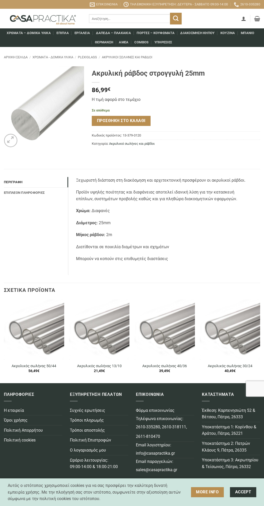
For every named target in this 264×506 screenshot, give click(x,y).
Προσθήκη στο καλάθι (121, 120)
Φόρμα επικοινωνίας (155, 410)
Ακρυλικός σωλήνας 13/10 (99, 366)
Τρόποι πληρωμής (87, 420)
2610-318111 (174, 426)
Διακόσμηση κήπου (197, 33)
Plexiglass (87, 57)
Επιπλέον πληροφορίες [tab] (24, 193)
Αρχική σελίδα (16, 57)
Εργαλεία (82, 33)
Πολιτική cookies (20, 440)
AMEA (123, 42)
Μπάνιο (247, 33)
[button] (243, 18)
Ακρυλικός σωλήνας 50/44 (34, 366)
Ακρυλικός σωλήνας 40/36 (164, 366)
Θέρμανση (104, 42)
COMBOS (141, 42)
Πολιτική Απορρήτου (23, 430)
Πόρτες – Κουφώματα (156, 33)
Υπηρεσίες (163, 42)
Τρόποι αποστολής (87, 430)
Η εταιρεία (14, 410)
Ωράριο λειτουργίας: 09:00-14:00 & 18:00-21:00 (94, 463)
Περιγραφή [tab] (13, 182)
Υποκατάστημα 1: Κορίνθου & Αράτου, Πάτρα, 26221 (229, 430)
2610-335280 (148, 426)
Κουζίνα (227, 33)
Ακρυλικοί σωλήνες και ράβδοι (127, 57)
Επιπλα (62, 33)
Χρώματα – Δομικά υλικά (29, 33)
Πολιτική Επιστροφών (90, 440)
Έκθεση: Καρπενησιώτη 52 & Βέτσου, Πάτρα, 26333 (228, 414)
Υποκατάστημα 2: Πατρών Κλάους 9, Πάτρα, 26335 (226, 447)
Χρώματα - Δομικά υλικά (52, 57)
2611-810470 (148, 436)
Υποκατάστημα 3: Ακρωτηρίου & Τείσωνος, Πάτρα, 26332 (230, 463)
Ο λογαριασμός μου (88, 450)
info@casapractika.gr (155, 453)
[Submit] (176, 19)
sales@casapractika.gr (156, 469)
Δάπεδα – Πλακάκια (113, 33)
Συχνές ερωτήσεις (87, 410)
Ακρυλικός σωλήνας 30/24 (230, 366)
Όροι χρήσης (16, 420)
